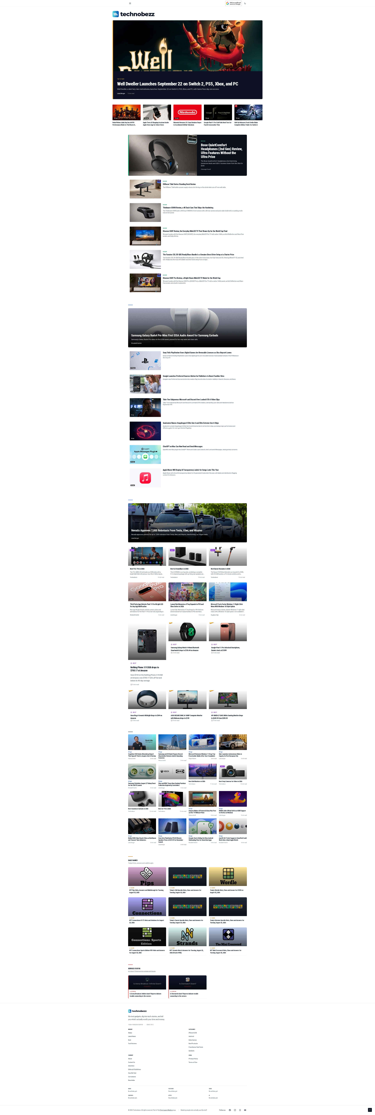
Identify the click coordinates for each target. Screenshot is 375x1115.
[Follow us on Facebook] (230, 1110)
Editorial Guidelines (134, 1069)
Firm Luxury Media (166, 1110)
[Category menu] (130, 3)
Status (130, 1033)
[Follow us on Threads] (240, 1110)
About (130, 1058)
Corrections (132, 1076)
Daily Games (193, 1040)
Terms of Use (193, 1062)
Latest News (132, 1036)
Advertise (131, 1066)
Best (129, 1040)
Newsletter (131, 1080)
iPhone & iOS (193, 1033)
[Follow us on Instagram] (235, 1110)
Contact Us (131, 1062)
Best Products (193, 1043)
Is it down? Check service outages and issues (142, 971)
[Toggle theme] (245, 3)
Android (191, 1036)
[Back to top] (370, 1110)
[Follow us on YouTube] (245, 1110)
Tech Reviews (132, 1043)
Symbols (191, 1051)
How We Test (132, 1073)
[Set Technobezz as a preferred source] (233, 3)
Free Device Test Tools (196, 1047)
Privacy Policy (193, 1058)
